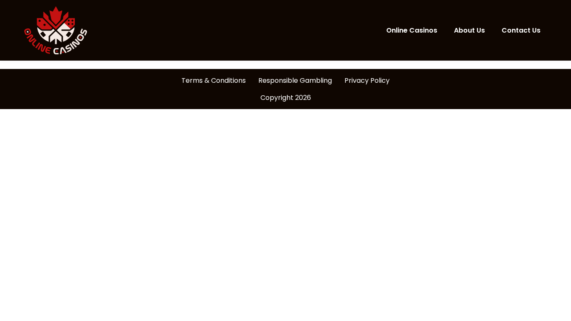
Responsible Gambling (295, 80)
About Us (469, 30)
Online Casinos (411, 30)
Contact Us (521, 30)
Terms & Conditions (213, 80)
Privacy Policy (367, 80)
